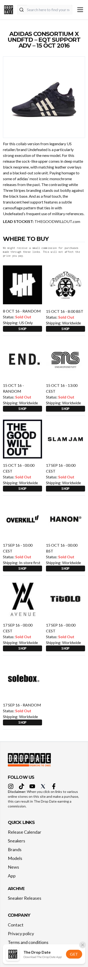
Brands (15, 849)
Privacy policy (21, 933)
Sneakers (16, 840)
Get (74, 954)
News (13, 867)
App (12, 875)
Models (15, 858)
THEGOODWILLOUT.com (57, 221)
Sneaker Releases (24, 898)
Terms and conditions (28, 942)
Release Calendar (24, 832)
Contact (15, 924)
